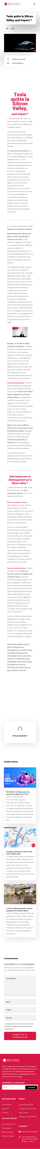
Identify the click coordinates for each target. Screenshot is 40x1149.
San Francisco (7, 1105)
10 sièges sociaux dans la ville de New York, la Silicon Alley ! (19, 853)
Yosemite (5, 1113)
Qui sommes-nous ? (9, 1124)
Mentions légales (8, 1136)
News (13, 28)
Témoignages (7, 1128)
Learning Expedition (26, 1105)
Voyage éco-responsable (28, 1116)
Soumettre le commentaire (20, 1035)
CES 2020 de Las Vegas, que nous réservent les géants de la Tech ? (17, 793)
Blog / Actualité (7, 1132)
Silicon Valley (23, 1113)
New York (5, 1109)
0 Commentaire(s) (17, 63)
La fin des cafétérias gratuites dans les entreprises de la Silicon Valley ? (19, 909)
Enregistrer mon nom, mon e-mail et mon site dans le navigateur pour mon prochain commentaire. (18, 1026)
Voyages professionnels (27, 1109)
